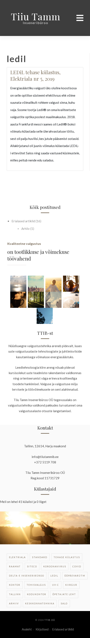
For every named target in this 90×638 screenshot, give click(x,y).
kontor (14, 585)
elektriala (17, 557)
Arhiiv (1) (27, 228)
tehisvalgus (36, 585)
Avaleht (27, 629)
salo (64, 603)
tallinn (15, 594)
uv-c (55, 585)
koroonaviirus (54, 566)
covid (76, 566)
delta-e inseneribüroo (26, 575)
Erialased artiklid (63, 629)
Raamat (15, 566)
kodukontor (36, 594)
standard (39, 557)
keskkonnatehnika (39, 603)
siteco (32, 566)
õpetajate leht (64, 594)
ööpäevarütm (74, 575)
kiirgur (71, 585)
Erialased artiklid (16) (26, 221)
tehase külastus (67, 557)
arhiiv (14, 603)
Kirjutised (42, 629)
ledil (54, 575)
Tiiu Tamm (35, 16)
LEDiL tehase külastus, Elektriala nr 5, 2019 (35, 75)
